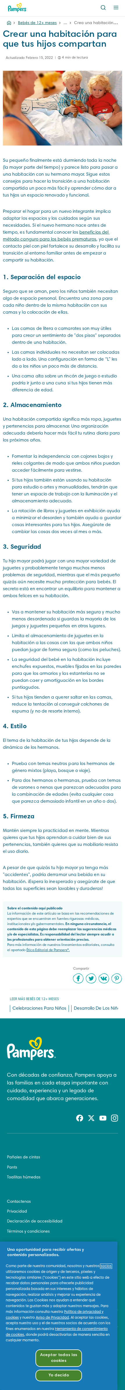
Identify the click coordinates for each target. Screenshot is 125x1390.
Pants (12, 1168)
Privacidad (17, 1212)
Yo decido (59, 1375)
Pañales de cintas (23, 1157)
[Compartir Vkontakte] (103, 978)
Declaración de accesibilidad (35, 1222)
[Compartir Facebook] (78, 978)
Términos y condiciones (28, 1232)
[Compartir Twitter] (91, 978)
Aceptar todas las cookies (58, 1358)
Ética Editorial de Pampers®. (48, 950)
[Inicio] (17, 7)
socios (106, 1266)
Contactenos (19, 1202)
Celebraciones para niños (39, 1008)
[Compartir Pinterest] (116, 978)
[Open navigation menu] (116, 7)
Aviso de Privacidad (52, 1318)
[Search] (103, 7)
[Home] (9, 23)
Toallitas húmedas (23, 1177)
